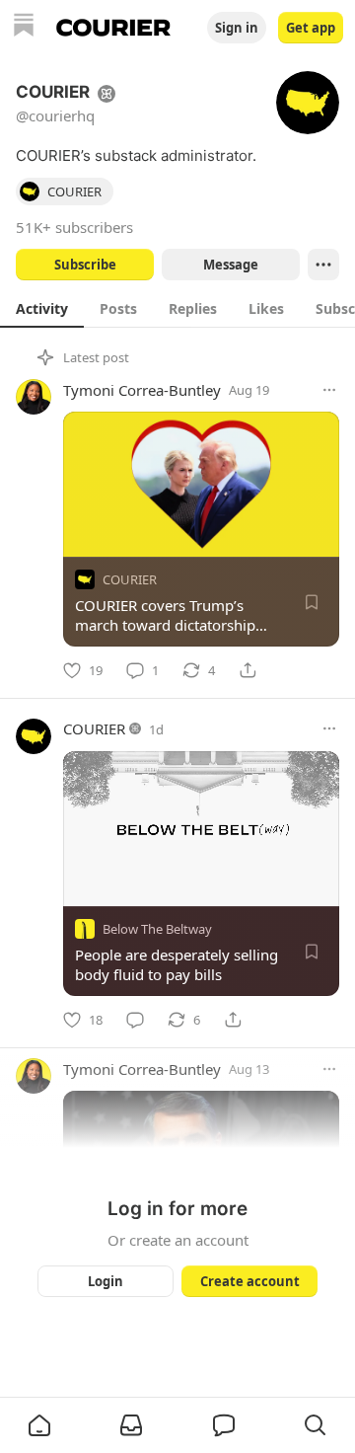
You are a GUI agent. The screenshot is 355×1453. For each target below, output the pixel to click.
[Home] (24, 27)
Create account (250, 1281)
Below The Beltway (157, 929)
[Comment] (135, 1019)
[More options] (329, 390)
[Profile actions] (323, 264)
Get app (310, 28)
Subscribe (85, 264)
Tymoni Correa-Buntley (142, 390)
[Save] (311, 602)
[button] (39, 1425)
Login (105, 1281)
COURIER (130, 579)
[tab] (42, 308)
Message (230, 264)
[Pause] (85, 884)
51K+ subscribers (74, 227)
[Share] (247, 670)
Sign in (236, 28)
